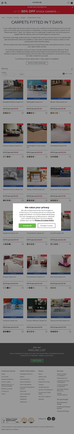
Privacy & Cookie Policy (44, 220)
